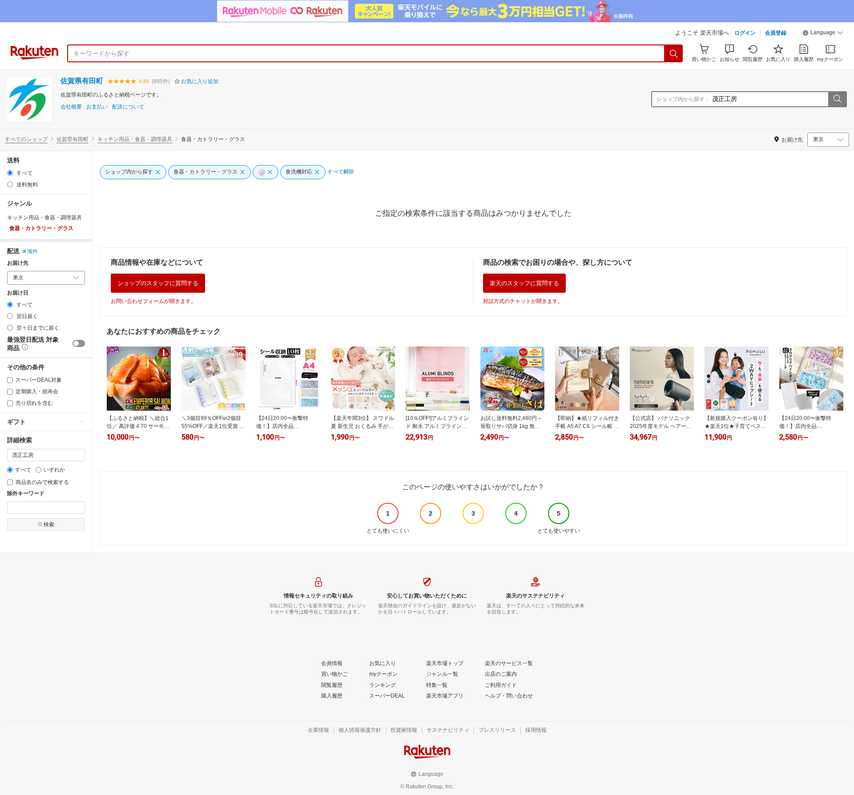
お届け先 (17, 263)
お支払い (97, 107)
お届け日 (17, 293)
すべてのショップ (26, 139)
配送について (128, 107)
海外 (32, 251)
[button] (822, 34)
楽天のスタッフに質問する (524, 283)
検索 (49, 524)
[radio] (10, 173)
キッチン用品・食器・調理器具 (134, 139)
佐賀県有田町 (81, 81)
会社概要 (71, 107)
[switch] (79, 343)
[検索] (674, 53)
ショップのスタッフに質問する (157, 283)
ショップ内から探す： (683, 99)
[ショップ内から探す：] (837, 99)
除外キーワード (25, 493)
